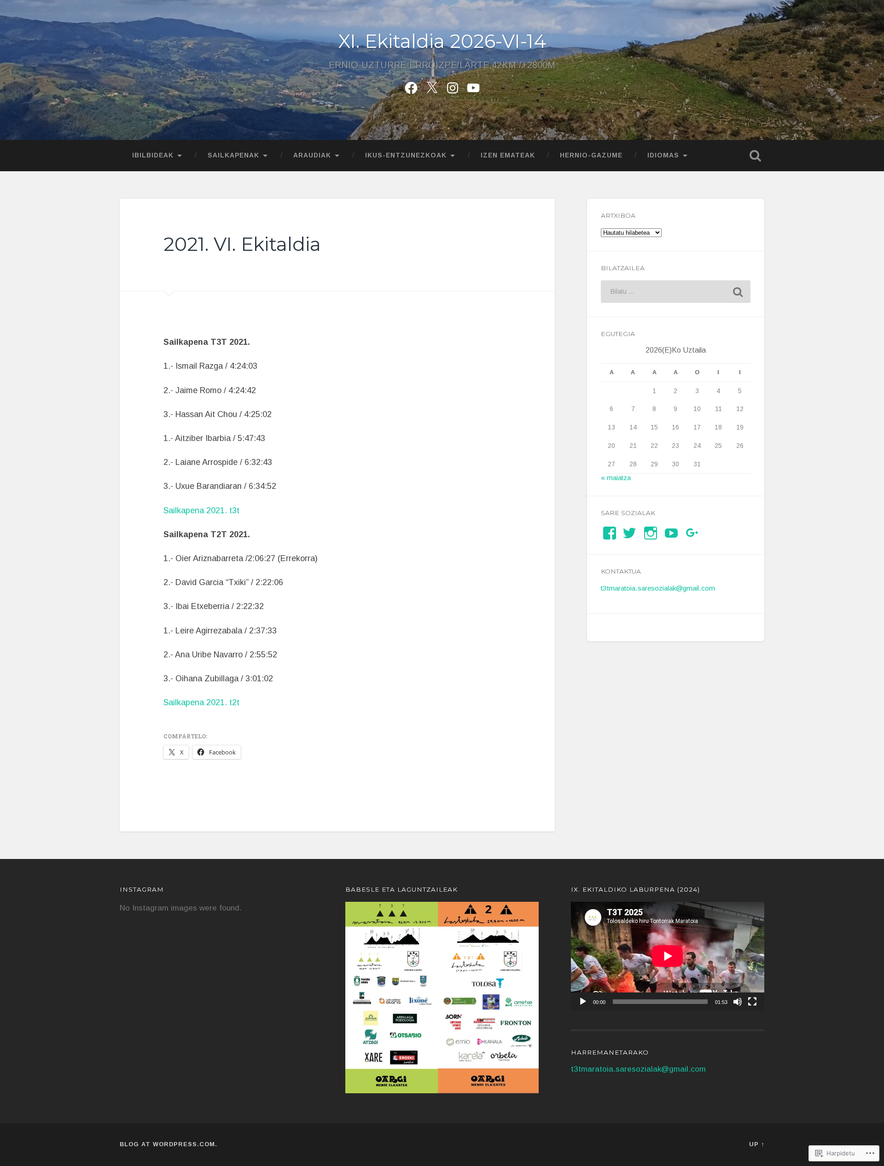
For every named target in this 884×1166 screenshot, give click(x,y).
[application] (667, 956)
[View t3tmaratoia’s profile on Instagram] (650, 533)
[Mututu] (737, 1001)
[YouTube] (671, 533)
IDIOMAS (663, 155)
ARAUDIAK (312, 155)
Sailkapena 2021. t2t (201, 702)
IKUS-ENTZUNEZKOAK (406, 155)
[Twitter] (432, 86)
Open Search (755, 155)
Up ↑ (756, 1144)
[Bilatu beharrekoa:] (675, 291)
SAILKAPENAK (233, 155)
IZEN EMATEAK (508, 155)
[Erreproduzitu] (582, 1001)
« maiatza (616, 477)
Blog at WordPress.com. (168, 1144)
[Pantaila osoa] (752, 1001)
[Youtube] (473, 86)
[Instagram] (452, 86)
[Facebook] (411, 86)
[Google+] (692, 533)
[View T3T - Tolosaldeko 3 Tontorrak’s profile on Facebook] (609, 533)
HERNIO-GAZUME (591, 155)
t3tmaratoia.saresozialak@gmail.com (658, 588)
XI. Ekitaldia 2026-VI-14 (442, 41)
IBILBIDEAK (153, 155)
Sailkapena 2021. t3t (201, 510)
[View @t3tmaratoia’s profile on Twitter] (629, 533)
